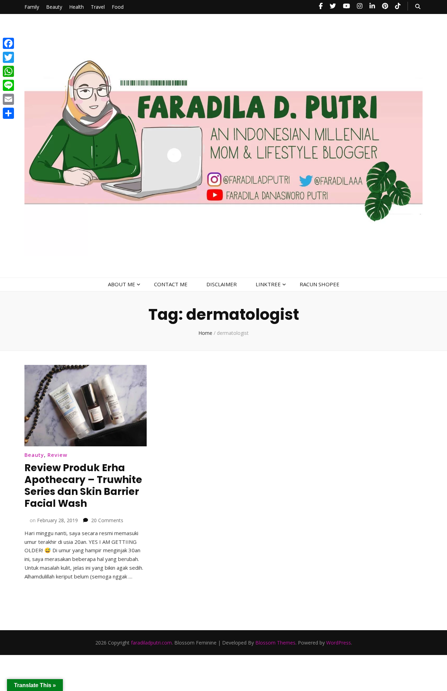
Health (76, 6)
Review (57, 454)
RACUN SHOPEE (319, 284)
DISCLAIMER (221, 284)
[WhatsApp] (8, 71)
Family (31, 6)
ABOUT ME (121, 284)
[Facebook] (8, 43)
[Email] (8, 99)
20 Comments (107, 520)
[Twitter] (8, 57)
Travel (98, 6)
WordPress (338, 642)
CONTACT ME (171, 284)
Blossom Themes (275, 642)
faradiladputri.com (151, 642)
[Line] (8, 85)
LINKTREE (268, 284)
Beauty (54, 6)
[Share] (8, 113)
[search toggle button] (417, 6)
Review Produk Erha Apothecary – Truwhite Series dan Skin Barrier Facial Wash (83, 485)
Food (118, 6)
